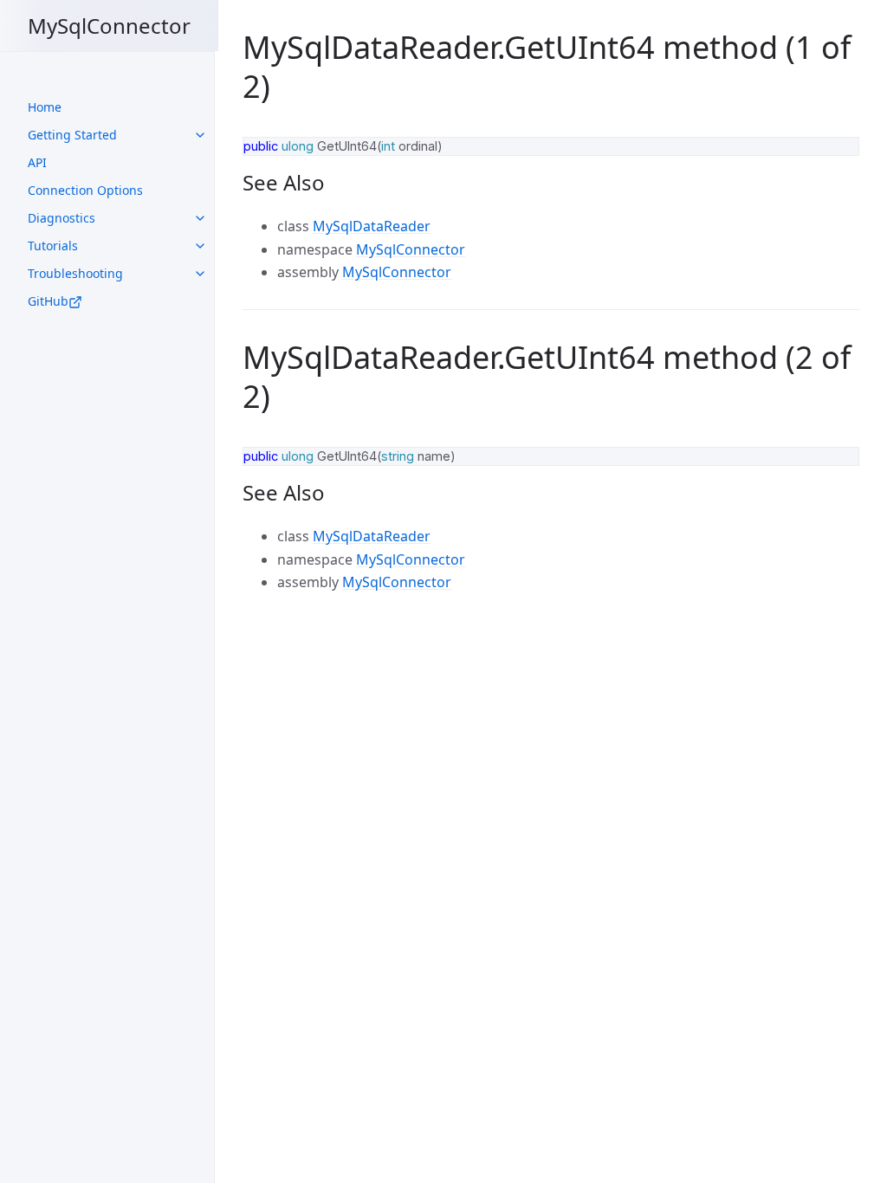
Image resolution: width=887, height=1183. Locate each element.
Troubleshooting (75, 273)
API (37, 162)
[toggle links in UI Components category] (200, 135)
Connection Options (85, 190)
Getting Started (72, 134)
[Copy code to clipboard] (838, 156)
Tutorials (53, 245)
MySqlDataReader (372, 226)
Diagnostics (61, 218)
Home (45, 107)
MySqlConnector (109, 25)
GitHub (48, 301)
